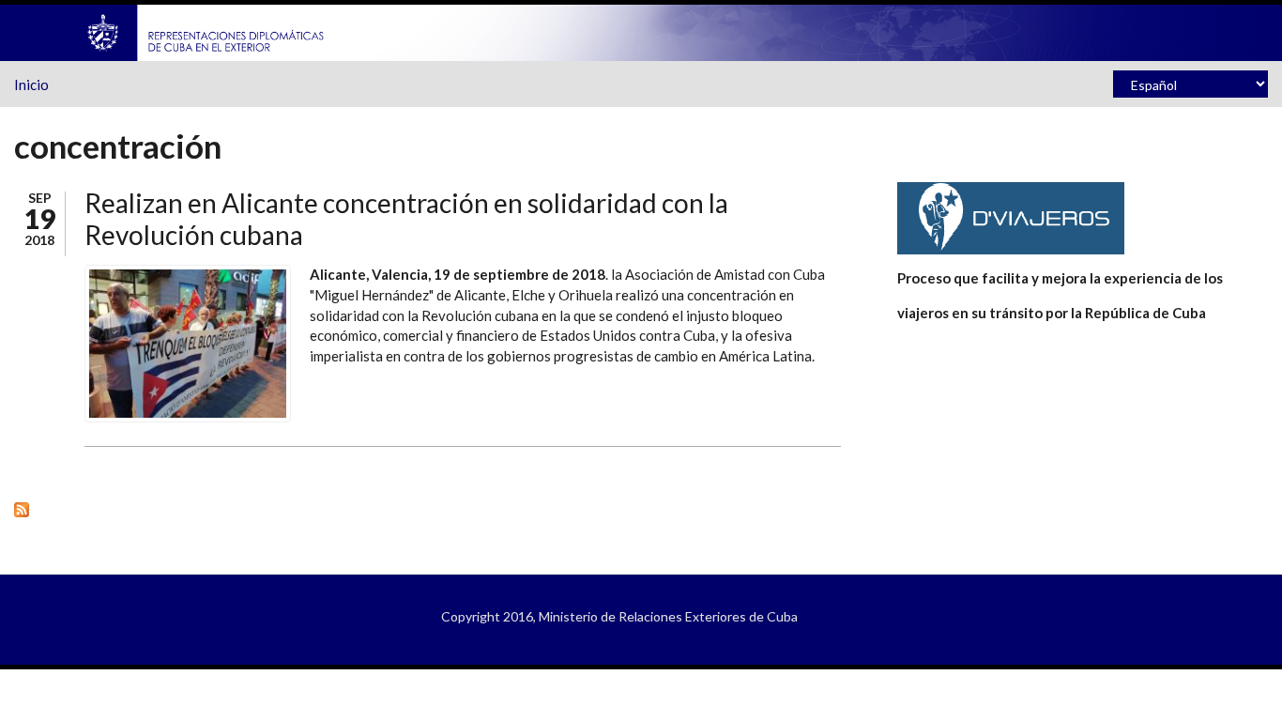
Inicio (31, 84)
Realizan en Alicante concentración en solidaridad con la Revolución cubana (406, 219)
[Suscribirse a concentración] (427, 509)
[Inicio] (206, 31)
